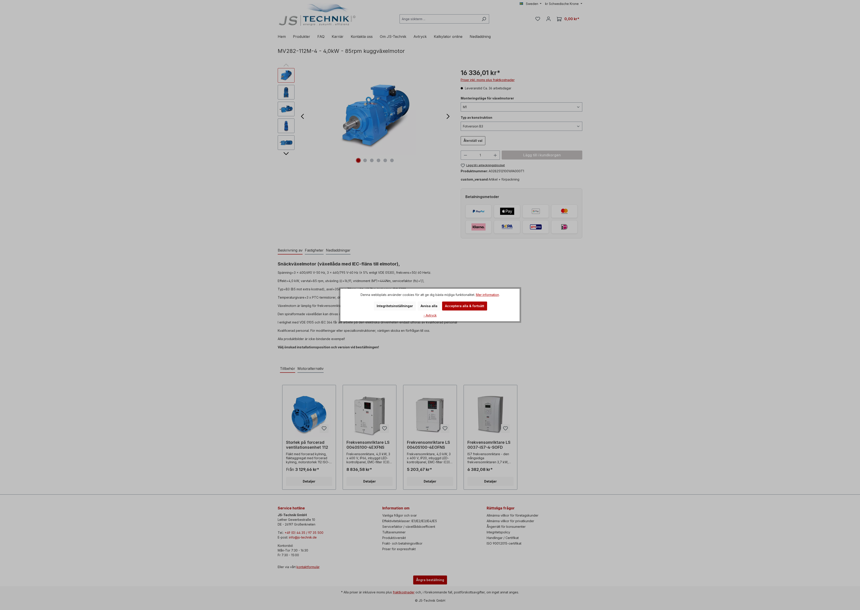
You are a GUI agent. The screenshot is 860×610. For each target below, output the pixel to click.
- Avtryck (430, 315)
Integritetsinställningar (395, 306)
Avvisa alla (429, 306)
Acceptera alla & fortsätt (464, 306)
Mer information (487, 295)
